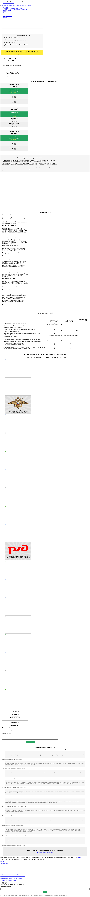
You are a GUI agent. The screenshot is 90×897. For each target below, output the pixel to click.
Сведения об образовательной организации (9, 874)
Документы (2, 871)
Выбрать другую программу (45, 852)
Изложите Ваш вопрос (7, 733)
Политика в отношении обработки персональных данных (12, 876)
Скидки (2, 865)
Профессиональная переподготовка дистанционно (11, 878)
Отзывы (2, 867)
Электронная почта (44, 730)
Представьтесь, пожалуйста (8, 730)
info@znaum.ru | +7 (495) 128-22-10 (31, 1)
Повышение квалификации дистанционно (9, 880)
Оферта (2, 861)
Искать (45, 892)
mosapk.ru (80, 857)
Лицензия (2, 869)
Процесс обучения (4, 863)
